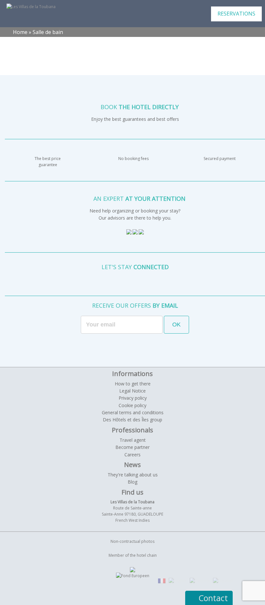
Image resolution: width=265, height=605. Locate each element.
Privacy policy (133, 398)
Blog (132, 482)
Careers (132, 454)
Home (20, 32)
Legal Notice (132, 391)
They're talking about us (133, 475)
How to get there (133, 384)
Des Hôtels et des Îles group (132, 420)
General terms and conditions (133, 412)
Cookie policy (132, 405)
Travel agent (133, 440)
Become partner (132, 447)
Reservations (236, 13)
